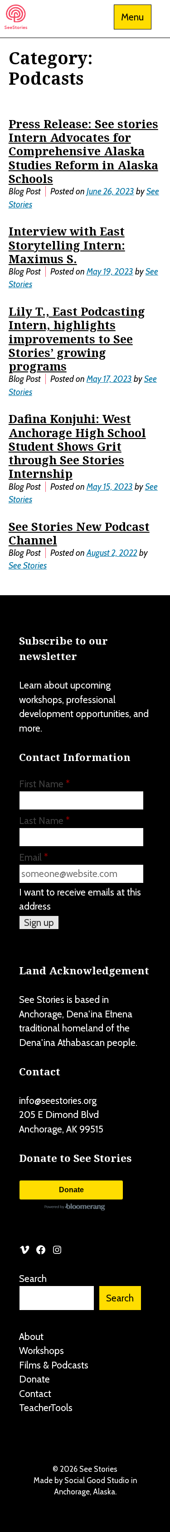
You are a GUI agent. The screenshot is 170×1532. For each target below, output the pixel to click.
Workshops (41, 1350)
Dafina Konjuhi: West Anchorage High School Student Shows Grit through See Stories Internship (77, 446)
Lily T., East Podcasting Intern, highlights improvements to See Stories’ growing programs (77, 339)
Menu (132, 17)
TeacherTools (46, 1407)
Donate (71, 1190)
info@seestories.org (58, 1100)
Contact (35, 1393)
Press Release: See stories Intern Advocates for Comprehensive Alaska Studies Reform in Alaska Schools (83, 151)
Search (33, 1278)
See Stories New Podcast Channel (79, 533)
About (31, 1336)
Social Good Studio (96, 1480)
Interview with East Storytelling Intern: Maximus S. (67, 244)
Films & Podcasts (53, 1365)
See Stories (28, 565)
